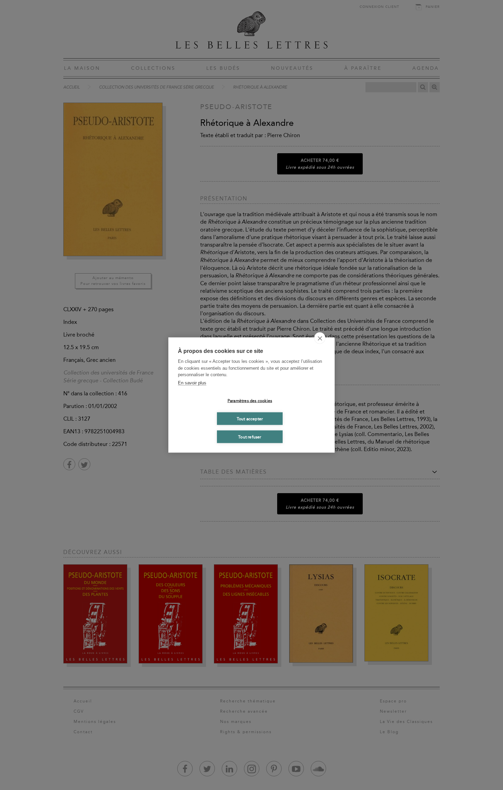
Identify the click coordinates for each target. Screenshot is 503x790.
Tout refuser (249, 436)
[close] (319, 338)
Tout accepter (250, 418)
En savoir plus (192, 382)
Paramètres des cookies (250, 400)
